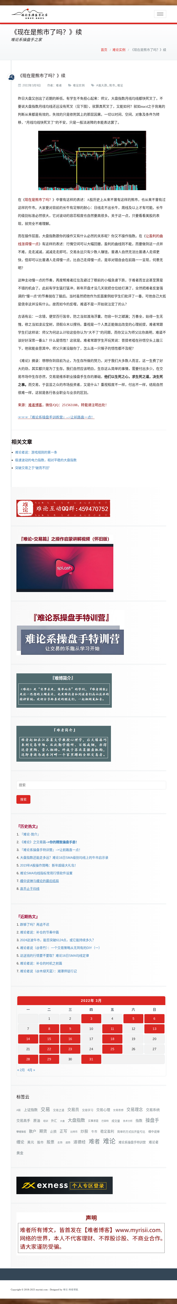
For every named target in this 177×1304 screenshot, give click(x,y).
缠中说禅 (154, 1131)
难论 (120, 85)
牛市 (94, 1131)
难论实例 (118, 50)
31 (91, 1059)
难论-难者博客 (70, 1289)
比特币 (73, 1131)
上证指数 (31, 1110)
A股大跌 (101, 85)
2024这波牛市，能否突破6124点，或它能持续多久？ (57, 940)
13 (154, 1029)
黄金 (19, 1153)
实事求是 (93, 1120)
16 (70, 1039)
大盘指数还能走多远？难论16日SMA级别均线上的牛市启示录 (64, 857)
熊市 (112, 85)
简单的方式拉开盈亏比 (131, 1131)
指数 (139, 1120)
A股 (18, 1110)
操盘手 (152, 1120)
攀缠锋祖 (21, 1131)
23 (70, 1049)
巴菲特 (105, 1121)
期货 (43, 1131)
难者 (59, 85)
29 (49, 1059)
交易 (45, 1109)
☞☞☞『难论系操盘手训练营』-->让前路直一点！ (56, 417)
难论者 (153, 1142)
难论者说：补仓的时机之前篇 (41, 963)
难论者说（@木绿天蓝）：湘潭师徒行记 (48, 971)
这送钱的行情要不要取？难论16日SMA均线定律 (54, 955)
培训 (45, 1121)
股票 (50, 1142)
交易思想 (118, 1110)
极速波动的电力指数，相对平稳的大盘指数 (46, 460)
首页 (104, 50)
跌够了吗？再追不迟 (34, 924)
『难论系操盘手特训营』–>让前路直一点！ (51, 850)
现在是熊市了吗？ (38, 200)
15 (49, 1039)
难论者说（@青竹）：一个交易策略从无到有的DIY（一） (61, 948)
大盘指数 (76, 1120)
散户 (32, 1131)
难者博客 (35, 405)
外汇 (54, 1120)
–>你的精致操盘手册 (61, 842)
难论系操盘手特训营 (132, 1142)
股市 (40, 1142)
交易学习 (87, 1110)
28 (28, 1059)
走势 (60, 1142)
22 (49, 1049)
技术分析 (128, 1121)
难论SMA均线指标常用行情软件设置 (46, 873)
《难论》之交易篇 (33, 842)
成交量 (116, 1120)
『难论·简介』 (30, 834)
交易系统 (153, 1110)
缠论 (20, 1142)
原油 (36, 1120)
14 (28, 1039)
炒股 (84, 1131)
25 (112, 1049)
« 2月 (21, 1070)
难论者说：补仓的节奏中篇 (39, 932)
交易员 (73, 1109)
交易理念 (134, 1109)
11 (112, 1029)
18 (112, 1039)
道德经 (79, 1142)
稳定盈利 (107, 1131)
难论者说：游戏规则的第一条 (36, 452)
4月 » (31, 1070)
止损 (53, 1131)
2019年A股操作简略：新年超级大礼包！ (49, 865)
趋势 (68, 1142)
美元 (30, 1142)
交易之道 (58, 1110)
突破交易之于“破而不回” (32, 468)
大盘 (62, 1121)
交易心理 (103, 1110)
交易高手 (23, 1120)
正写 (63, 1131)
